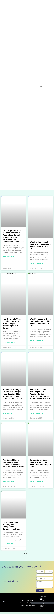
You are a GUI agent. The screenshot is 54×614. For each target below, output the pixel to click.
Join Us (47, 86)
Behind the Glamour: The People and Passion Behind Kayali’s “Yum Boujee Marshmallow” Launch (40, 394)
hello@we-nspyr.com (43, 608)
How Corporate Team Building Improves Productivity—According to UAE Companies (12, 323)
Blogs (41, 86)
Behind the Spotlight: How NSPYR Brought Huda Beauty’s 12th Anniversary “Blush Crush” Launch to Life (12, 394)
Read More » (9, 256)
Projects (35, 86)
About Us (28, 86)
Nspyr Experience (30, 605)
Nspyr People (30, 603)
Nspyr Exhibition (30, 600)
